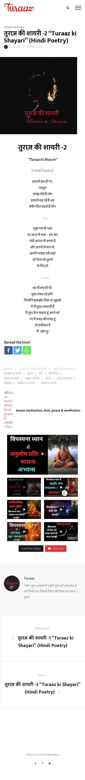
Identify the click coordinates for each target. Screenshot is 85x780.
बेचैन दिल (53, 373)
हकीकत (7, 383)
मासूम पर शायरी (32, 378)
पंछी (40, 373)
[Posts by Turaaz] (6, 46)
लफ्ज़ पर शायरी (64, 378)
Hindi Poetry (14, 27)
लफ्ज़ (48, 378)
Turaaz (16, 46)
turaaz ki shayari (63, 368)
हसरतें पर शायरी (48, 383)
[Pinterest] (42, 763)
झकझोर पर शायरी (12, 373)
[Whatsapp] (27, 350)
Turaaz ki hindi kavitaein (33, 368)
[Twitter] (17, 350)
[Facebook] (8, 350)
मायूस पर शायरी (11, 378)
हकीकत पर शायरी (26, 383)
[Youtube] (49, 763)
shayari (8, 368)
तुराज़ (30, 373)
